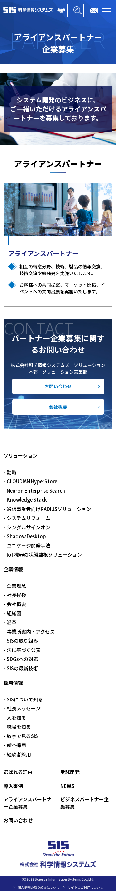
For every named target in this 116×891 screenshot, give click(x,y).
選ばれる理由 (18, 772)
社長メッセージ (24, 708)
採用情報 (13, 682)
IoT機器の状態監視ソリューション (44, 554)
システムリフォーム (28, 517)
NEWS (67, 785)
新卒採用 (16, 745)
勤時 (11, 472)
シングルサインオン (28, 527)
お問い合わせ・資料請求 (93, 10)
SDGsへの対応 (22, 658)
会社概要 (58, 407)
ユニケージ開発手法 (28, 545)
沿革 (11, 622)
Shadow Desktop (26, 536)
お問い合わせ (58, 386)
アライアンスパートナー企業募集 (61, 10)
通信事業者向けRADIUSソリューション (49, 508)
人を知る (16, 717)
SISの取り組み (22, 640)
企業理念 (16, 585)
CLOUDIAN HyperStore (32, 481)
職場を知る (19, 726)
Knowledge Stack (27, 499)
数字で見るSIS (22, 736)
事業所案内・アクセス (31, 631)
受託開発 (70, 772)
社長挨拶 (16, 595)
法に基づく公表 (24, 649)
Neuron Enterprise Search (36, 490)
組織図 (14, 613)
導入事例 (13, 785)
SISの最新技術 (22, 668)
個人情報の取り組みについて (39, 887)
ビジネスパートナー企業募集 (77, 10)
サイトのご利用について (85, 887)
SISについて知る (25, 699)
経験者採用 (19, 754)
